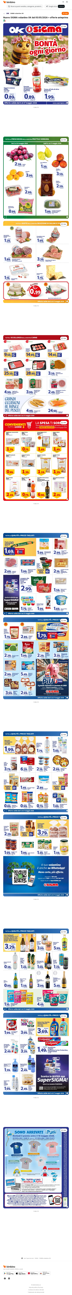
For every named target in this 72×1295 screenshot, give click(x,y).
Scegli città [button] (53, 6)
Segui (66, 13)
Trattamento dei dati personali (36, 1292)
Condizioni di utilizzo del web (36, 1290)
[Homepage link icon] (22, 1258)
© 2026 (36, 1285)
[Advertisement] (36, 121)
